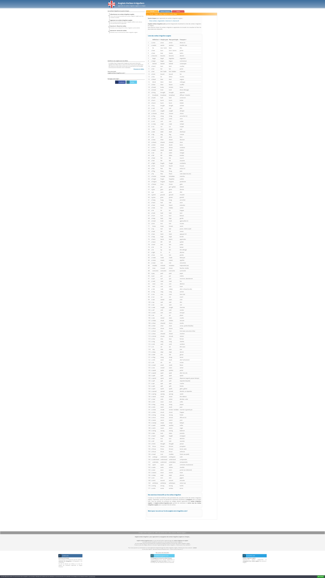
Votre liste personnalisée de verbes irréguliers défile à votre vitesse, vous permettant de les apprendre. (126, 21)
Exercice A (169, 21)
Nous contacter (172, 532)
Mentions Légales (181, 532)
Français (182, 39)
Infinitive (155, 39)
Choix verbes (153, 21)
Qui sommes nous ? (163, 532)
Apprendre (161, 21)
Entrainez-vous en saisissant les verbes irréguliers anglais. (124, 31)
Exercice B (176, 21)
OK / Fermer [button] (320, 576)
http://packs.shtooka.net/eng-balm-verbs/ (161, 549)
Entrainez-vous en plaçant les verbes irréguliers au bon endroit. (125, 27)
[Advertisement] (210, 40)
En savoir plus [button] (92, 576)
